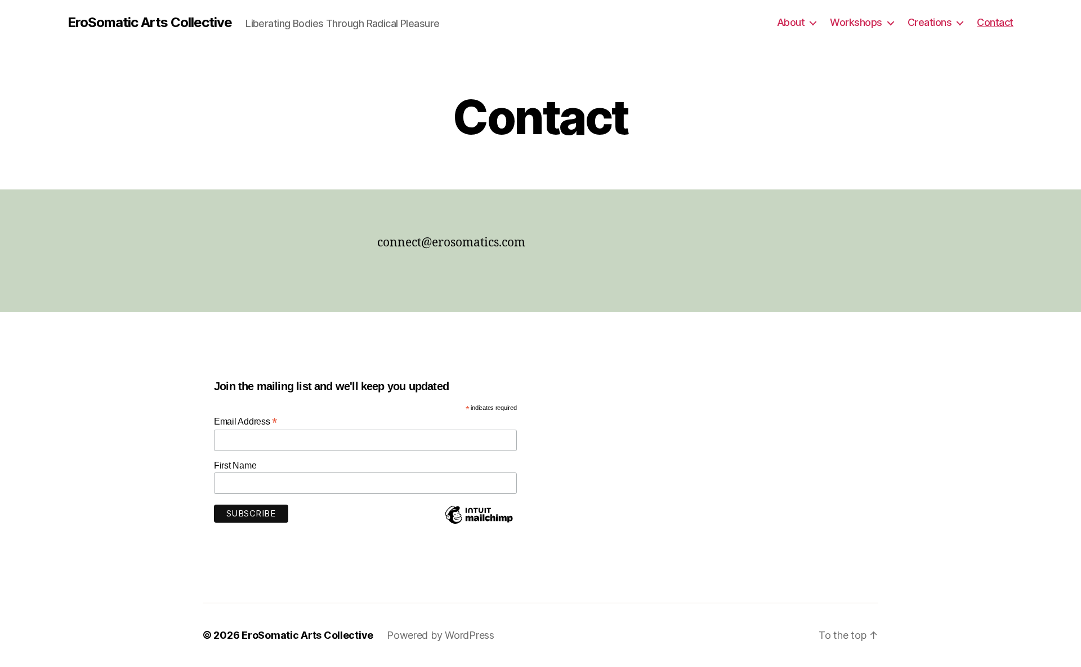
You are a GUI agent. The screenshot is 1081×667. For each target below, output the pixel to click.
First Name (235, 465)
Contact (995, 22)
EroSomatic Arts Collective (150, 22)
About (791, 22)
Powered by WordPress (440, 635)
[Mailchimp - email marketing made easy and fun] (478, 523)
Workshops (856, 22)
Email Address (245, 421)
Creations (930, 22)
